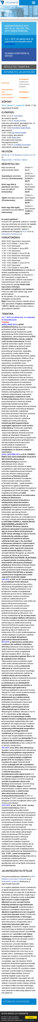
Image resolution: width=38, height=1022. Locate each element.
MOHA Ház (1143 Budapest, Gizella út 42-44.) (18, 155)
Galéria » (25, 160)
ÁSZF (24, 232)
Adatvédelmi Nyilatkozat (11, 234)
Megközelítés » (7, 160)
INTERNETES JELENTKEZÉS (19, 72)
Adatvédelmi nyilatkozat (28, 1020)
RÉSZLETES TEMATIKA (16, 66)
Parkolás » (17, 160)
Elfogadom (31, 1017)
